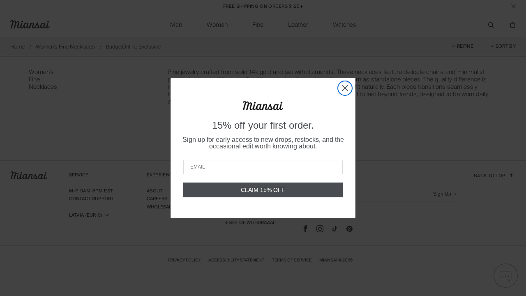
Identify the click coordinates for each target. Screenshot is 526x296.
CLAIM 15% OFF (263, 190)
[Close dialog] (345, 88)
